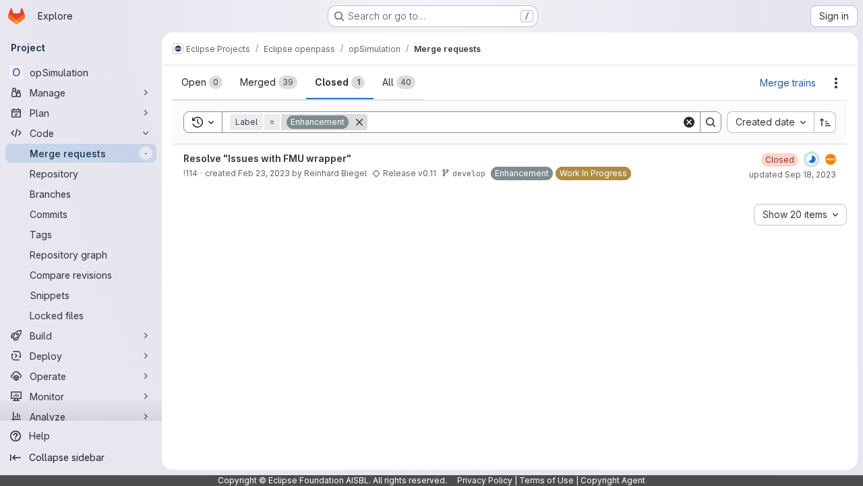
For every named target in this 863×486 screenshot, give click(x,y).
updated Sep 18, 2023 (792, 174)
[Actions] (836, 83)
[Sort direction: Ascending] (825, 122)
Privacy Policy (484, 480)
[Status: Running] (812, 159)
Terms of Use (546, 480)
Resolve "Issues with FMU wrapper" (267, 158)
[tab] (202, 82)
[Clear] (689, 122)
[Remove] (359, 122)
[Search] (710, 122)
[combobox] (770, 122)
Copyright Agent (613, 480)
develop (468, 173)
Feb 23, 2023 (264, 173)
